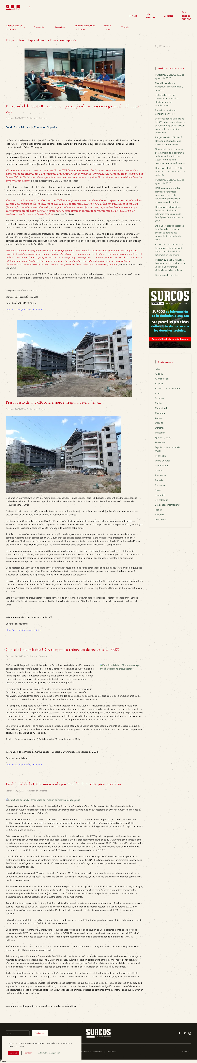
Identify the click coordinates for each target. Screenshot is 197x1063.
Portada (133, 15)
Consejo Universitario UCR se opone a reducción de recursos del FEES (62, 649)
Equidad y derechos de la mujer (85, 27)
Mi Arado (159, 470)
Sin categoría (161, 500)
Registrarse (40, 1033)
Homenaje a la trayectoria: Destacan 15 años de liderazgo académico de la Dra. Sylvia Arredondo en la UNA (169, 213)
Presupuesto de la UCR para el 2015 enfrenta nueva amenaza (54, 402)
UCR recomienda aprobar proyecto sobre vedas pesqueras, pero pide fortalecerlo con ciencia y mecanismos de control (167, 195)
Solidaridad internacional (167, 504)
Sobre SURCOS (150, 16)
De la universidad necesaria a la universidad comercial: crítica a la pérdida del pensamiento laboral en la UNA (169, 232)
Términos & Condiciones (91, 1051)
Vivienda (159, 514)
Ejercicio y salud (163, 437)
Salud (158, 490)
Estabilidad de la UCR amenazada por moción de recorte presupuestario (63, 783)
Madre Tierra (107, 27)
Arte (157, 393)
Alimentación (162, 378)
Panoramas (160, 475)
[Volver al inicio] (13, 7)
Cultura (159, 418)
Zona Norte (160, 519)
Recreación (160, 485)
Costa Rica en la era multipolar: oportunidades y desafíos (169, 87)
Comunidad (161, 408)
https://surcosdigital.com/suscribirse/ (24, 309)
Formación (160, 455)
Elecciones (160, 442)
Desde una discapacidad (167, 275)
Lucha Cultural (162, 460)
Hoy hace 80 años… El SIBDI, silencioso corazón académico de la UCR (170, 172)
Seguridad (160, 495)
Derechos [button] (60, 27)
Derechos (43, 118)
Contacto (168, 15)
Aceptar (13, 1053)
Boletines (160, 398)
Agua (158, 369)
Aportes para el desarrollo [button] (14, 27)
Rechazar (28, 1053)
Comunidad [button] (39, 27)
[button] (30, 7)
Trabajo (125, 27)
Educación (160, 432)
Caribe (158, 403)
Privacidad (111, 1051)
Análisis (159, 383)
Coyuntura (160, 413)
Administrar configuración (49, 1053)
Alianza (159, 373)
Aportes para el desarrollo (168, 388)
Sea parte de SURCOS (186, 16)
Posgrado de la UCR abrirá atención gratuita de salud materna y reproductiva (168, 141)
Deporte (159, 423)
